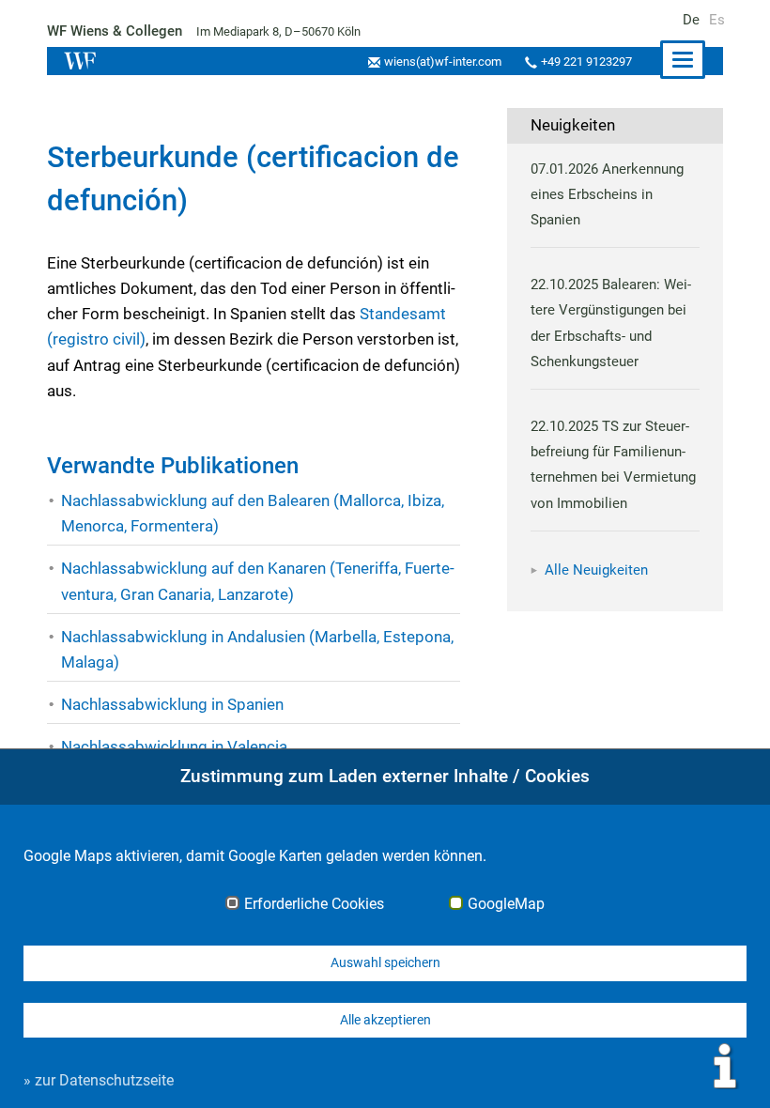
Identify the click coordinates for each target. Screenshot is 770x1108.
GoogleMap (506, 904)
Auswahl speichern (385, 962)
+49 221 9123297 (586, 61)
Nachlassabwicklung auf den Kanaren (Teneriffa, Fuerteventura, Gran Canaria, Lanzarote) (257, 581)
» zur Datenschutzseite (98, 1080)
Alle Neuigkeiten (596, 570)
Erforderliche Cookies (314, 904)
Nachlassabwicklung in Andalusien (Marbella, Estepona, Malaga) (257, 649)
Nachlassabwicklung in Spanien (172, 704)
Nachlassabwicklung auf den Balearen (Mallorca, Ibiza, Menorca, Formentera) (252, 513)
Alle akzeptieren (385, 1019)
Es (717, 19)
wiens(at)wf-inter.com (442, 61)
